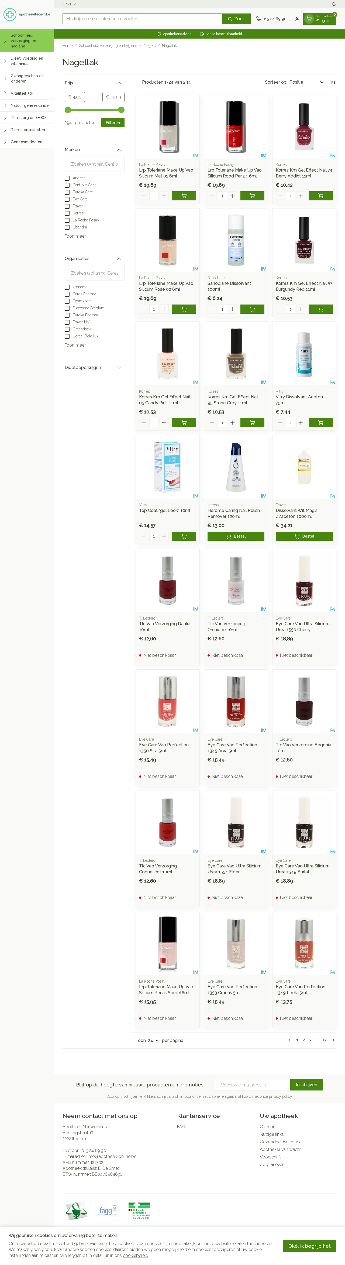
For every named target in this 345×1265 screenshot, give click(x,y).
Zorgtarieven (272, 1164)
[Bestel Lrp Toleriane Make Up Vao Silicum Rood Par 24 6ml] (252, 195)
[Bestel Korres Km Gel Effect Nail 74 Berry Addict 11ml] (321, 195)
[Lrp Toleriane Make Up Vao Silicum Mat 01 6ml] (167, 127)
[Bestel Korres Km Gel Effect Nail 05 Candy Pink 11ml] (184, 422)
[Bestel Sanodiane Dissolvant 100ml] (252, 309)
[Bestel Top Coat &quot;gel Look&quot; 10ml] (184, 536)
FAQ (181, 1126)
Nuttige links (272, 1134)
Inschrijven (306, 1084)
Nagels (150, 45)
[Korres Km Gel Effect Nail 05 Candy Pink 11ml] (167, 353)
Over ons (269, 1126)
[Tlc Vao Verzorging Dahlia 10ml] (167, 581)
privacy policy (280, 1096)
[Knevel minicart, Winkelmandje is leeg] (309, 19)
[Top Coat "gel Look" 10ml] (167, 467)
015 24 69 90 (93, 1150)
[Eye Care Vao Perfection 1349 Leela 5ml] (304, 944)
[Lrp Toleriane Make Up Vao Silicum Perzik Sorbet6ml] (167, 944)
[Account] (297, 19)
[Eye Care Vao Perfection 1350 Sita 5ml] (167, 701)
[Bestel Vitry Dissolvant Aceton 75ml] (321, 422)
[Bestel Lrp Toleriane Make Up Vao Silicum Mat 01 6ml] (184, 195)
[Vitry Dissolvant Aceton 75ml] (304, 353)
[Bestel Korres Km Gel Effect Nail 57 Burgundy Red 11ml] (321, 309)
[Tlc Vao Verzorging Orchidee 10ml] (236, 581)
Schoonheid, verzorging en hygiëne (108, 45)
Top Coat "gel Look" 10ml (164, 510)
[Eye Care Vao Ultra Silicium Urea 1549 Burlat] (304, 822)
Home (68, 45)
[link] (290, 1040)
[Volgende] (332, 1040)
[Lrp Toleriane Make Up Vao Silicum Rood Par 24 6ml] (236, 127)
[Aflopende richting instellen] (333, 82)
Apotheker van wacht (280, 1149)
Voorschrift (270, 1157)
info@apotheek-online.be (112, 1156)
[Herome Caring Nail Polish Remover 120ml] (236, 467)
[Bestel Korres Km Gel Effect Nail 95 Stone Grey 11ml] (252, 422)
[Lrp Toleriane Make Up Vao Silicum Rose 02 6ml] (167, 240)
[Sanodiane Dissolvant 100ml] (236, 240)
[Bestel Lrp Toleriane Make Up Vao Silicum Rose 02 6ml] (184, 309)
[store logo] (26, 14)
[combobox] (142, 18)
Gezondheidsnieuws (280, 1141)
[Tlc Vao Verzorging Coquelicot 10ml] (167, 822)
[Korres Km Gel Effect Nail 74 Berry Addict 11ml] (304, 127)
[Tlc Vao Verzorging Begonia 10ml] (304, 701)
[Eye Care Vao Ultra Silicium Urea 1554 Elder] (236, 822)
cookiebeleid (135, 1255)
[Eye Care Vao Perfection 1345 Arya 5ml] (236, 701)
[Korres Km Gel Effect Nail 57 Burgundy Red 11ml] (304, 240)
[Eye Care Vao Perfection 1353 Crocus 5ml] (236, 944)
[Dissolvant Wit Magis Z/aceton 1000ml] (304, 467)
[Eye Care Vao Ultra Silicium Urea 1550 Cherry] (304, 581)
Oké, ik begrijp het (309, 1246)
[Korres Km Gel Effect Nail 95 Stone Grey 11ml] (236, 353)
